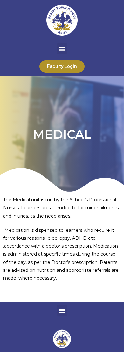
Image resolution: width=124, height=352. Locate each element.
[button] (62, 48)
